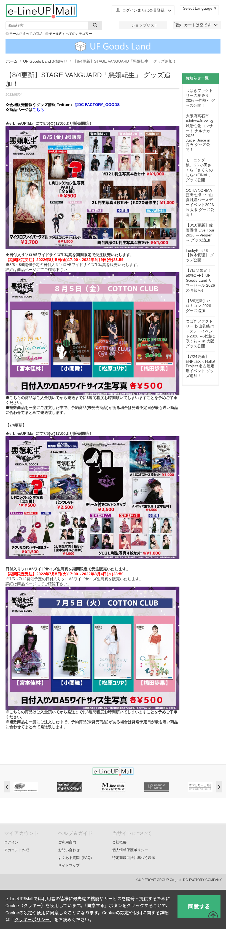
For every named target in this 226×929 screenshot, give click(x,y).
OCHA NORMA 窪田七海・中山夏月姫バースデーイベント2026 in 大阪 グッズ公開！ (200, 202)
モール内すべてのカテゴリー (70, 34)
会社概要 (119, 842)
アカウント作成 (16, 850)
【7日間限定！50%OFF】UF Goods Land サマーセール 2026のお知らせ (200, 280)
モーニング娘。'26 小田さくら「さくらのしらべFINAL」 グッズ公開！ (199, 170)
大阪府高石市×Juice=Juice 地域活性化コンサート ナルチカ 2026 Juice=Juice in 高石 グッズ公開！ (199, 133)
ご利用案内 (67, 842)
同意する (199, 906)
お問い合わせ (69, 850)
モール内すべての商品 (25, 34)
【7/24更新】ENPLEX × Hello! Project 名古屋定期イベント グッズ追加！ (200, 366)
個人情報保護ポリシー (130, 850)
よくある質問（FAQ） (76, 858)
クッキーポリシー (32, 919)
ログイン (11, 842)
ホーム (12, 61)
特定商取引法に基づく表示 (133, 858)
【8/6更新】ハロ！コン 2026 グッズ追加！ (198, 306)
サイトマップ (69, 865)
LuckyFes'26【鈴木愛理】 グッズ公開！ (200, 255)
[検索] (95, 25)
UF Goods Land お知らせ (45, 61)
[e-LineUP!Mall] (41, 11)
